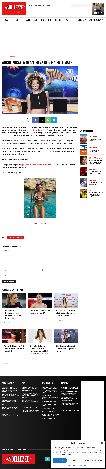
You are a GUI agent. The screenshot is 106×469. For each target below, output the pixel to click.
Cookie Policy (71, 465)
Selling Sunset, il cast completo (95, 140)
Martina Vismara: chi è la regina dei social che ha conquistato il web (96, 194)
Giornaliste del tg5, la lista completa (95, 183)
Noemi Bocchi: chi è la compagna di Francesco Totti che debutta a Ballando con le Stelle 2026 (49, 390)
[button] (102, 443)
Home (4, 57)
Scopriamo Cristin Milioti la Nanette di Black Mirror (70, 388)
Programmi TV (13, 57)
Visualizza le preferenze (93, 460)
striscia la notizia (15, 237)
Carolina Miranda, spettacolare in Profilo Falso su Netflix (69, 399)
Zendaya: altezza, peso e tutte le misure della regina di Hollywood (95, 162)
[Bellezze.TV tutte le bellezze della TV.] (18, 459)
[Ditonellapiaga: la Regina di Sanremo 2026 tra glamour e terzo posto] (66, 336)
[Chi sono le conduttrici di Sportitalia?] (83, 150)
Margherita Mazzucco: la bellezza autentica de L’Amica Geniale (69, 405)
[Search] (88, 5)
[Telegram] (54, 120)
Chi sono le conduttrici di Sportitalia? (95, 151)
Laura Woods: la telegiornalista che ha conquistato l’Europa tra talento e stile (12, 314)
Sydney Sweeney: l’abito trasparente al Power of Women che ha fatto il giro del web (30, 395)
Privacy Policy (83, 465)
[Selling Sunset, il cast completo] (83, 139)
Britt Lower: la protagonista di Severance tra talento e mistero (30, 402)
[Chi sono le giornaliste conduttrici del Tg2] (83, 171)
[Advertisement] (52, 12)
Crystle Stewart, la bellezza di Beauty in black (70, 409)
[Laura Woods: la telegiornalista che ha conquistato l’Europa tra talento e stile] (14, 300)
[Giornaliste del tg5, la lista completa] (83, 182)
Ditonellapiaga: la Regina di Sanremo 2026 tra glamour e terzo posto (66, 348)
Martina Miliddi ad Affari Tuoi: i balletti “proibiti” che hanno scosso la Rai (14, 348)
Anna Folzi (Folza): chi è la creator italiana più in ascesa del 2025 (30, 389)
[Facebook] (35, 120)
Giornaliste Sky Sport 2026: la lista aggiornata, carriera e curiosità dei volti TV (65, 313)
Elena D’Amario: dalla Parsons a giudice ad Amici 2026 (40, 311)
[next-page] (6, 364)
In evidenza (93, 136)
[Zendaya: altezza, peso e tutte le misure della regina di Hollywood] (83, 160)
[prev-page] (3, 364)
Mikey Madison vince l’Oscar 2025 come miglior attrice (30, 406)
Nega (74, 460)
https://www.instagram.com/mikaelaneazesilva (36, 164)
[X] (42, 120)
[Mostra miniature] (40, 223)
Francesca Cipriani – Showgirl (98, 12)
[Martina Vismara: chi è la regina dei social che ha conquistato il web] (83, 193)
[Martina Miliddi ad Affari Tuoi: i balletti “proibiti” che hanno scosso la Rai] (14, 336)
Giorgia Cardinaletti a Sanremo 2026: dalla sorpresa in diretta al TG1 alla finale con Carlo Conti (39, 350)
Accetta (60, 460)
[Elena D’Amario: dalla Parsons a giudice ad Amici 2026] (40, 300)
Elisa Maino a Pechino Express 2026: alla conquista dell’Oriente (49, 410)
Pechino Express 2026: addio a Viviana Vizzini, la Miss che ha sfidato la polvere (49, 403)
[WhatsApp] (48, 120)
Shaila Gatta (37, 130)
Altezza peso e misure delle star (95, 158)
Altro (95, 9)
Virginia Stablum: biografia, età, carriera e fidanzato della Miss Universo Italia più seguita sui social (50, 416)
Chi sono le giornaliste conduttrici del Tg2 (95, 172)
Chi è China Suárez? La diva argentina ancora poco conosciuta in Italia (30, 412)
